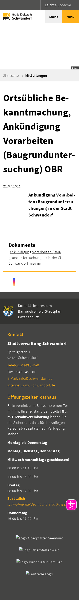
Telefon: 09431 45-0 (23, 365)
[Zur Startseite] (16, 16)
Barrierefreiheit (30, 311)
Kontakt (24, 305)
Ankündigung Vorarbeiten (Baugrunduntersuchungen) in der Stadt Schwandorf (38, 258)
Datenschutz (28, 317)
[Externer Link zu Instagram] (14, 282)
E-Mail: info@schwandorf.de (29, 378)
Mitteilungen (36, 75)
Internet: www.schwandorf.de (31, 385)
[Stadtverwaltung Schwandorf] (39, 364)
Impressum (42, 305)
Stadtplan (53, 311)
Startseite (11, 75)
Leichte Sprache (58, 5)
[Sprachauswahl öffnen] (36, 5)
